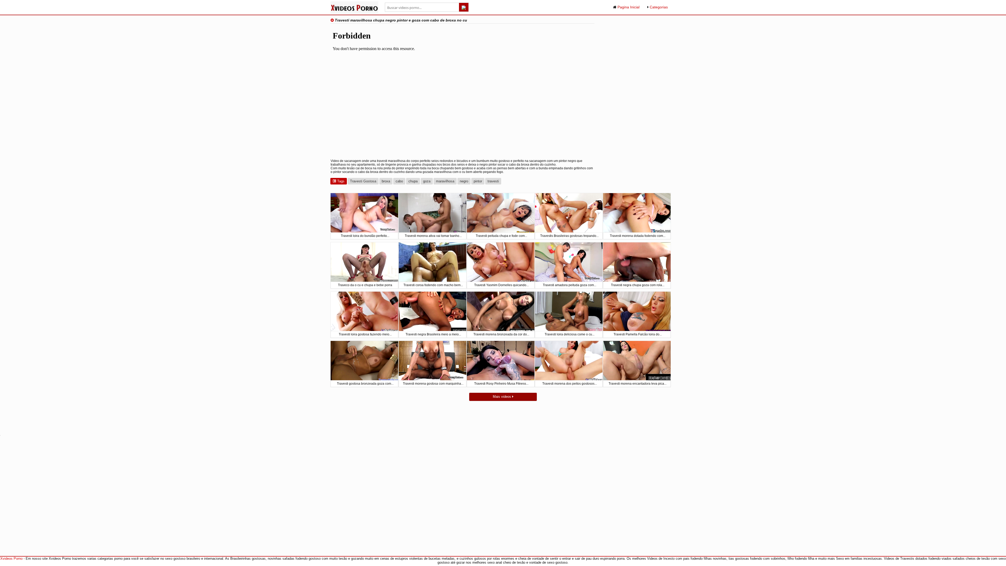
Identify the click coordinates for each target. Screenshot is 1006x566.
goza (426, 181)
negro (464, 181)
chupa (413, 181)
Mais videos (502, 397)
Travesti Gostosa (363, 181)
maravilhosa (445, 181)
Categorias (658, 7)
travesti (493, 181)
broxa (386, 181)
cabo (399, 181)
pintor (478, 181)
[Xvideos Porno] (354, 13)
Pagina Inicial (627, 7)
